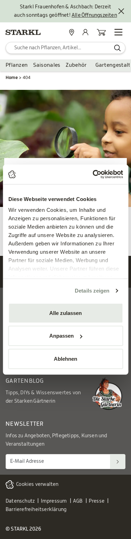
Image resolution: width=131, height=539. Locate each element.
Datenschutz (20, 501)
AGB (78, 501)
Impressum (54, 501)
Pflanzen (17, 65)
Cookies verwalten (37, 484)
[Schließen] (121, 11)
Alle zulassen (65, 313)
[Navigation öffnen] (118, 32)
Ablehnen (65, 358)
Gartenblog (25, 381)
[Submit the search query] (117, 48)
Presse (96, 501)
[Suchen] (117, 461)
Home (12, 77)
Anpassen (61, 336)
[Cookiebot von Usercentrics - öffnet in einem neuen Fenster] (93, 174)
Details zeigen (92, 291)
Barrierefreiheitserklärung (36, 509)
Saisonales (46, 65)
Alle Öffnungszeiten (94, 15)
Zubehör (76, 65)
